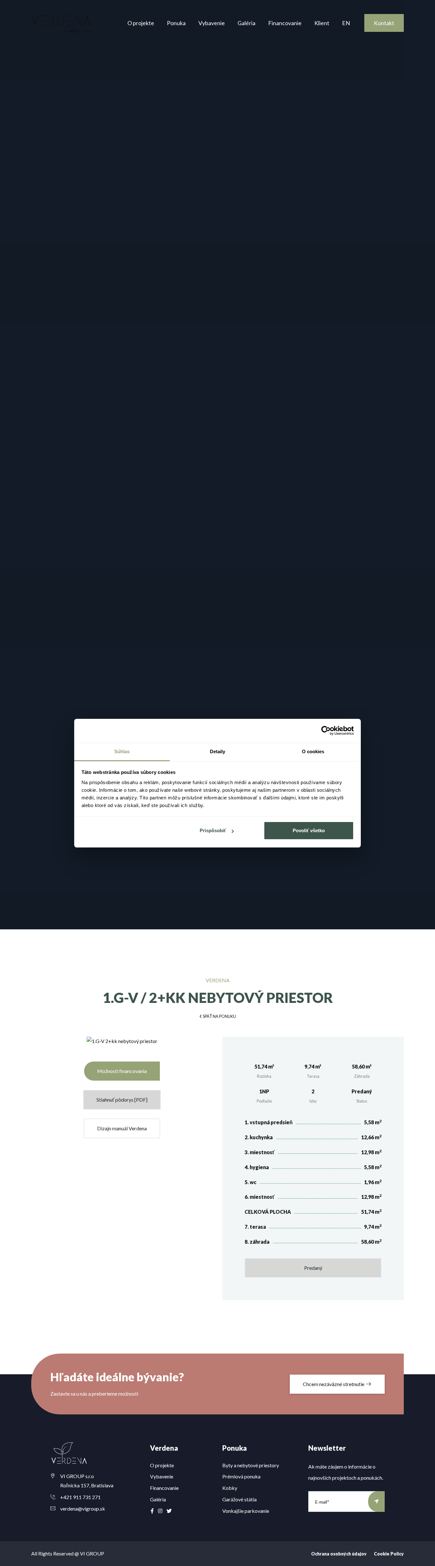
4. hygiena (257, 1167)
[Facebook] (152, 1511)
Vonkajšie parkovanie (245, 1511)
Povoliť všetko (309, 830)
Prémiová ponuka (241, 1476)
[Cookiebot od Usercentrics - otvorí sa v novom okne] (326, 730)
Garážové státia (239, 1499)
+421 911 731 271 (80, 1497)
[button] (217, 1016)
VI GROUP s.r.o (77, 1476)
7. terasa (255, 1227)
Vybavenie (211, 22)
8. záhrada (257, 1242)
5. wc (250, 1182)
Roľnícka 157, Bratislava (86, 1485)
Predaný (313, 1268)
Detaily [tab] (217, 751)
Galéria (246, 22)
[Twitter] (169, 1511)
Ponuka (176, 22)
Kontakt (384, 22)
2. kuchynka (259, 1137)
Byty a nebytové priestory (250, 1465)
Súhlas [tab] (122, 751)
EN (346, 22)
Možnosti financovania (122, 1071)
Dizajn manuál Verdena (122, 1128)
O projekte (140, 22)
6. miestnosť (260, 1197)
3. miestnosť (260, 1152)
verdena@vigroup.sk (82, 1508)
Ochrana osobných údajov (339, 1553)
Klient (321, 22)
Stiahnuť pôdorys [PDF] (121, 1100)
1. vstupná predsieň (269, 1122)
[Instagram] (160, 1511)
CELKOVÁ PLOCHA (268, 1212)
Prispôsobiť (213, 830)
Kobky (229, 1488)
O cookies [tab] (313, 751)
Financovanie (285, 22)
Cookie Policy (389, 1553)
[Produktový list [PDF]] (122, 1044)
